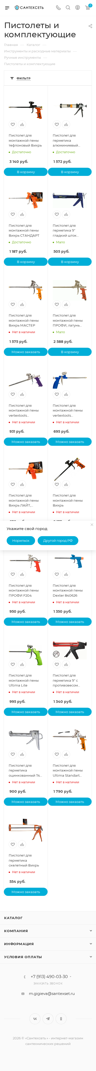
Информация (19, 944)
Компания (16, 931)
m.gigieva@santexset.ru (52, 993)
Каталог (13, 918)
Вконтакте (34, 1018)
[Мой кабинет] (77, 8)
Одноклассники (61, 1018)
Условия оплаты (23, 957)
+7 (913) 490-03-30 (49, 977)
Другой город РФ (58, 540)
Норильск (20, 540)
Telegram (48, 1018)
